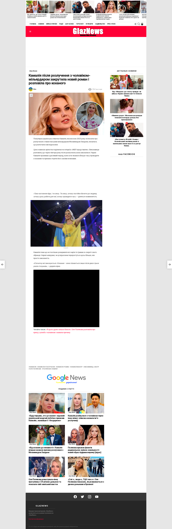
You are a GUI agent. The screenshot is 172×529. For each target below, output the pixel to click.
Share (31, 95)
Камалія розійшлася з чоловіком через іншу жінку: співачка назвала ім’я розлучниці (85, 418)
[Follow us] (135, 24)
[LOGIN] (142, 24)
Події (61, 24)
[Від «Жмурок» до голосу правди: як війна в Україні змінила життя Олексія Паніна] (37, 7)
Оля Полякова (35, 369)
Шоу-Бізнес (69, 24)
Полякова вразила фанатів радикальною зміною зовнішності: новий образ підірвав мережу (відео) (84, 450)
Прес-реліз (111, 24)
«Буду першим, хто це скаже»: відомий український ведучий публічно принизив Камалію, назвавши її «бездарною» (46, 418)
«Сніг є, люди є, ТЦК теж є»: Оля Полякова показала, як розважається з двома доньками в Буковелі (86, 481)
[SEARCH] (139, 24)
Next (145, 11)
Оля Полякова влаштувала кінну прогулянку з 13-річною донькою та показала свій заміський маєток (45, 481)
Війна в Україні (51, 24)
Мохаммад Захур (92, 367)
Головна (33, 24)
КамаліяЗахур (77, 367)
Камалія (33, 367)
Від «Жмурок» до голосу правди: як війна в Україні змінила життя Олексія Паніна (37, 16)
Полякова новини (50, 369)
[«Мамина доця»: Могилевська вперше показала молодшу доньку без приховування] (60, 7)
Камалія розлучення (46, 367)
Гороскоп (80, 24)
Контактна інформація (36, 519)
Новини (41, 24)
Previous (27, 11)
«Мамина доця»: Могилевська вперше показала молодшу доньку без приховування (59, 16)
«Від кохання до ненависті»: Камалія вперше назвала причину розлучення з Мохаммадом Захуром (46, 450)
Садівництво (100, 24)
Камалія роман (63, 367)
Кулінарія (89, 24)
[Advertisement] (86, 52)
